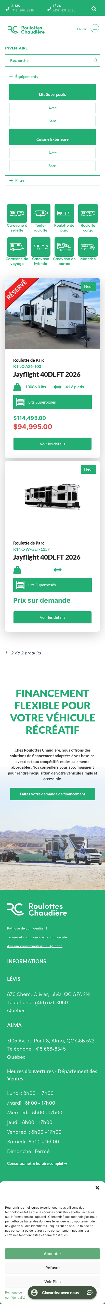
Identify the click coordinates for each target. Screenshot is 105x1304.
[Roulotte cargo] (88, 213)
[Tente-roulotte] (40, 213)
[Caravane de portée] (64, 247)
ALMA (15, 6)
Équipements (26, 76)
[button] (97, 1187)
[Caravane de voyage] (17, 247)
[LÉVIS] (49, 9)
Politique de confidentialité (15, 1294)
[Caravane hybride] (40, 247)
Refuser (52, 1267)
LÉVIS (57, 6)
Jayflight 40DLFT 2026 (47, 374)
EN (79, 29)
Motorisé (88, 259)
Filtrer (20, 180)
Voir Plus (52, 1281)
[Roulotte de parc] (64, 213)
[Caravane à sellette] (17, 213)
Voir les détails (52, 443)
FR (85, 29)
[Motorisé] (88, 247)
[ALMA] (7, 9)
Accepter (52, 1253)
